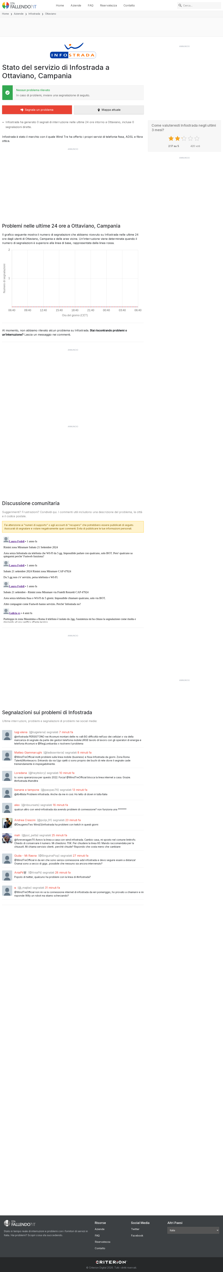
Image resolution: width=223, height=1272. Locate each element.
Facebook (137, 1235)
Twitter (135, 1229)
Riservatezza (108, 5)
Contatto (129, 5)
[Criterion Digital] (111, 1262)
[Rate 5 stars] (197, 138)
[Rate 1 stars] (171, 138)
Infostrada (34, 13)
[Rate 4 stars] (191, 138)
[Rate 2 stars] (178, 138)
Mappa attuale (111, 109)
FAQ (90, 5)
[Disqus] (73, 578)
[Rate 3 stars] (184, 138)
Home (60, 5)
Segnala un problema (39, 109)
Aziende (76, 5)
